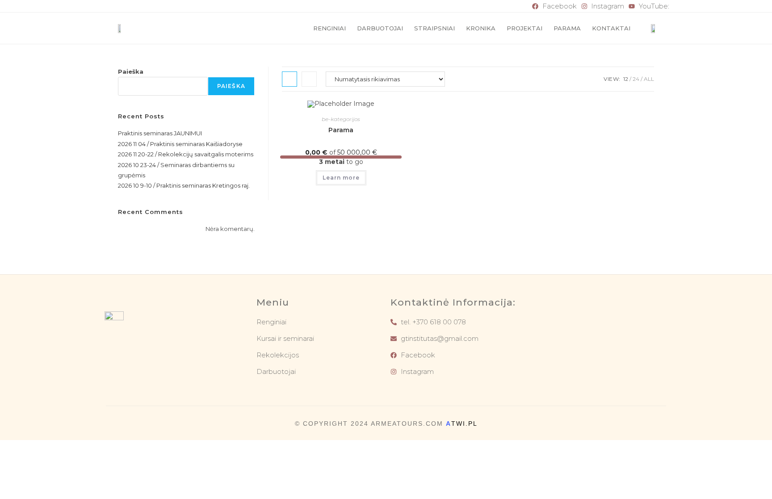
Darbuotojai (380, 28)
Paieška (130, 71)
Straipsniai (434, 28)
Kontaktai (611, 28)
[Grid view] (289, 79)
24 (636, 78)
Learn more (341, 177)
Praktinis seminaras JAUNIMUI (160, 133)
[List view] (309, 79)
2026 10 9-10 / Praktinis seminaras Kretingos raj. (184, 185)
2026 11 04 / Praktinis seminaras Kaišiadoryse (180, 143)
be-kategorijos (341, 119)
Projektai (524, 28)
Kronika (480, 28)
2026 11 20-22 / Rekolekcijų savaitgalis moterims (185, 154)
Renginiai (329, 28)
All (649, 78)
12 (625, 78)
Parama (567, 28)
